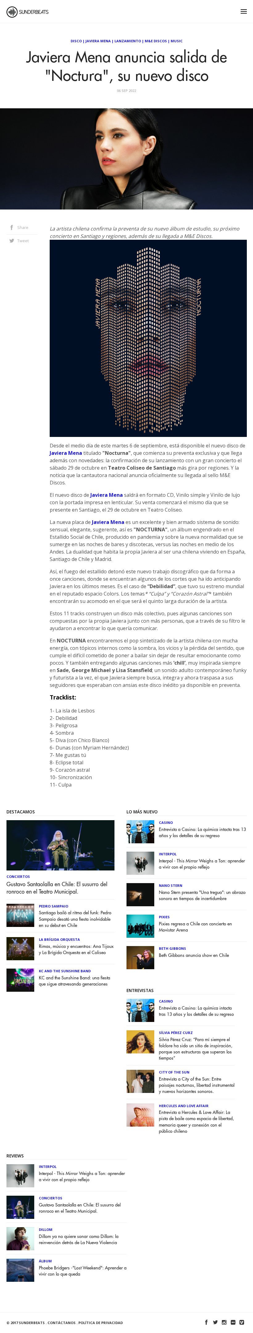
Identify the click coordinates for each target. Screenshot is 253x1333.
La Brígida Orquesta (59, 939)
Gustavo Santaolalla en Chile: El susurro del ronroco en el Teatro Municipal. (56, 888)
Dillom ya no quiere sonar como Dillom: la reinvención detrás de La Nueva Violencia (78, 1239)
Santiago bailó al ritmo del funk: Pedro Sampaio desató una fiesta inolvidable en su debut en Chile (75, 919)
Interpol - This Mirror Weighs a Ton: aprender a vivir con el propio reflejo (202, 864)
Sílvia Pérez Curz (176, 1032)
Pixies (164, 917)
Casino (166, 822)
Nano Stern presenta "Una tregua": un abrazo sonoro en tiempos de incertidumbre (202, 895)
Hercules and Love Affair (184, 1105)
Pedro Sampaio (53, 906)
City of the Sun (174, 1072)
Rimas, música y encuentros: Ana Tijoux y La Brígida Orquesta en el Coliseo (76, 949)
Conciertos (18, 876)
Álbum (45, 1261)
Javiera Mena (98, 41)
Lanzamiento (127, 41)
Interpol (167, 854)
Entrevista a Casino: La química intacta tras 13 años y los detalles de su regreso (202, 832)
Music (177, 41)
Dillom (45, 1229)
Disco (76, 41)
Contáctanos (62, 1322)
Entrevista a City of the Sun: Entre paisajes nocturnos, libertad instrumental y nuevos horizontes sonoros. (196, 1085)
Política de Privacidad (100, 1322)
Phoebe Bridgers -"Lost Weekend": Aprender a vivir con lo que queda (82, 1271)
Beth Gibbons (172, 948)
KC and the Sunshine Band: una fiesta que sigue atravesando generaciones (74, 981)
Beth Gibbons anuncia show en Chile (194, 955)
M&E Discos (156, 41)
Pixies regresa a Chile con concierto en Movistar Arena (195, 927)
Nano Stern (170, 885)
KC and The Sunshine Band (65, 971)
